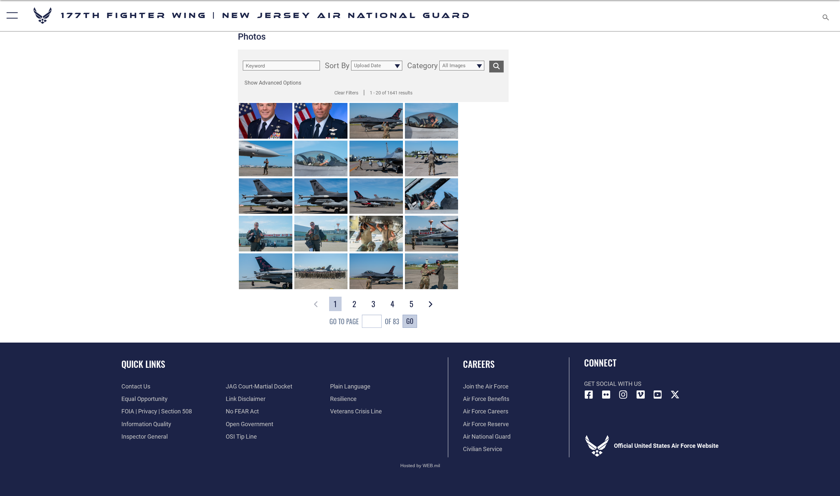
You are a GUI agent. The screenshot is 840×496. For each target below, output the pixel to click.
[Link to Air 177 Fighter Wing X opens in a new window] (675, 395)
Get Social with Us (612, 383)
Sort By (337, 66)
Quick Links (143, 363)
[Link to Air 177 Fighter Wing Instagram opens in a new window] (623, 395)
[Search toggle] (826, 16)
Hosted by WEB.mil (420, 465)
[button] (10, 15)
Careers (478, 363)
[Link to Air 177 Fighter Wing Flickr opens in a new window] (606, 395)
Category (422, 66)
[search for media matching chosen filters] (496, 66)
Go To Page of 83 (364, 321)
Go (409, 321)
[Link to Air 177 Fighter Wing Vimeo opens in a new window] (640, 395)
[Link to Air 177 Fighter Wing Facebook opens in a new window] (589, 395)
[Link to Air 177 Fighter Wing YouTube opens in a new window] (658, 395)
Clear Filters (346, 92)
